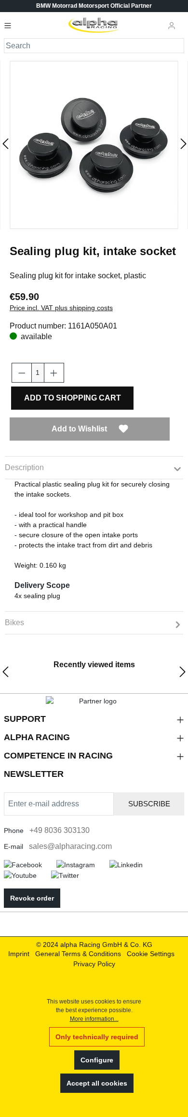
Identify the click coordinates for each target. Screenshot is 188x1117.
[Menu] (10, 25)
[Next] (183, 145)
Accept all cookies (97, 1083)
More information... (94, 1019)
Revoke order (32, 898)
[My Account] (171, 25)
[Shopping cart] (182, 21)
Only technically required (96, 1037)
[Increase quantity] (54, 373)
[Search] (177, 45)
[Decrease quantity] (22, 373)
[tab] (94, 467)
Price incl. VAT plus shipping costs (61, 308)
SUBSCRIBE (149, 804)
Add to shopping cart (72, 398)
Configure (97, 1060)
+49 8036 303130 (59, 830)
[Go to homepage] (94, 25)
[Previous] (5, 145)
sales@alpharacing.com (70, 846)
